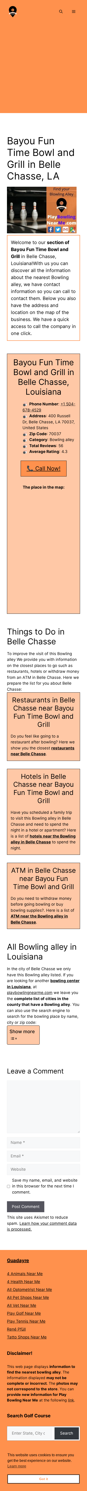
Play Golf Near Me (24, 1313)
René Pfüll (16, 1329)
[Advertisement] (43, 69)
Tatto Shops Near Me (27, 1337)
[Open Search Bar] (61, 12)
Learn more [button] (16, 1466)
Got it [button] (43, 1479)
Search (66, 1433)
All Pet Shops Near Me (28, 1297)
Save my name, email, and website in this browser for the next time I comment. (44, 1186)
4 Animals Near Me (25, 1273)
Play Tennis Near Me (26, 1321)
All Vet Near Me (21, 1305)
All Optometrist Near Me (29, 1289)
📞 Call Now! (44, 468)
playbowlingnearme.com (29, 992)
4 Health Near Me (23, 1281)
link (71, 1400)
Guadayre (18, 1260)
